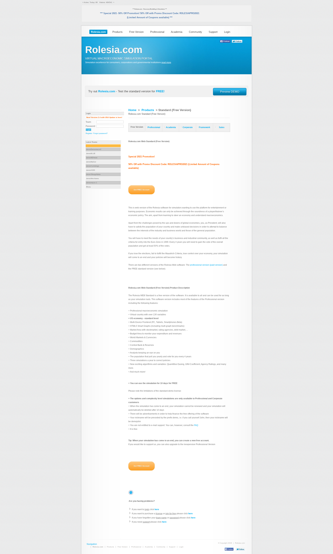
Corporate (188, 127)
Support (213, 31)
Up (131, 492)
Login (227, 31)
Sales (221, 127)
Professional (157, 31)
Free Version (136, 31)
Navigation (92, 544)
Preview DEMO (229, 91)
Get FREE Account (141, 190)
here (157, 509)
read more (166, 62)
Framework (204, 127)
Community (195, 31)
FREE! (160, 91)
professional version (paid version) (206, 265)
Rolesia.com (106, 91)
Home (132, 110)
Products (117, 31)
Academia (176, 31)
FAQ (196, 425)
